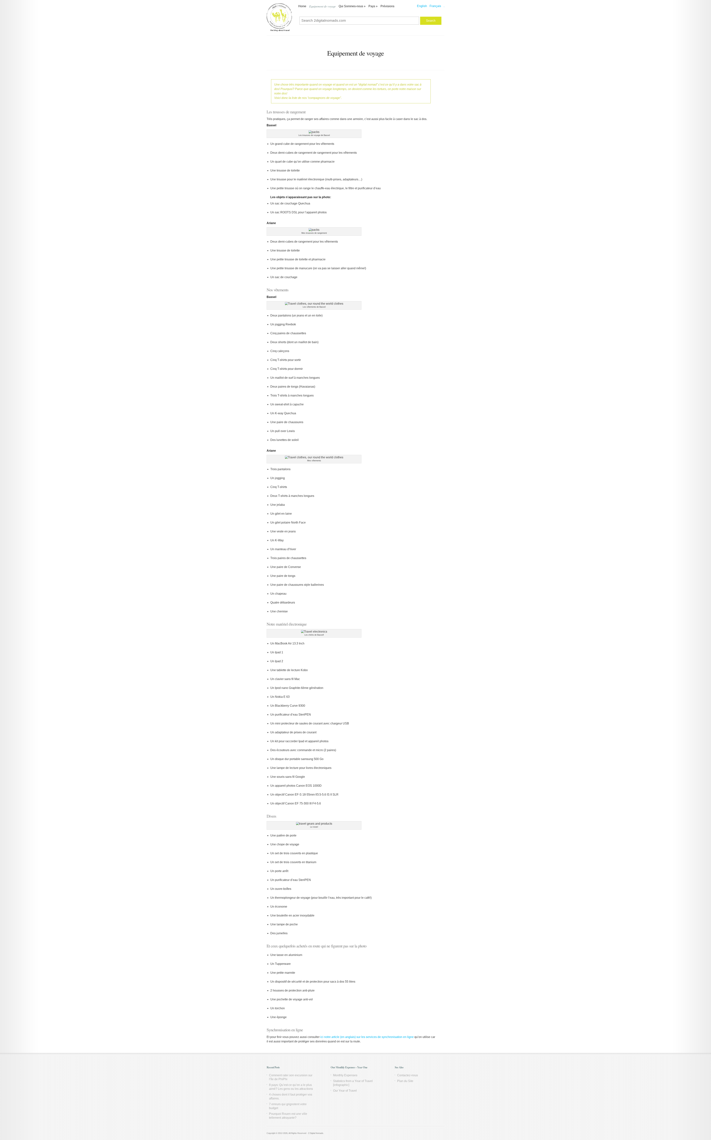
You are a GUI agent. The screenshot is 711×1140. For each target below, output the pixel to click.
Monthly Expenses (345, 1075)
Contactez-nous (407, 1075)
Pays (373, 6)
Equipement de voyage (322, 6)
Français (435, 6)
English (422, 6)
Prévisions (387, 6)
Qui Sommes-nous (352, 6)
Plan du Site (405, 1081)
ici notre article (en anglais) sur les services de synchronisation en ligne (367, 1037)
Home (302, 6)
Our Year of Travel (345, 1090)
